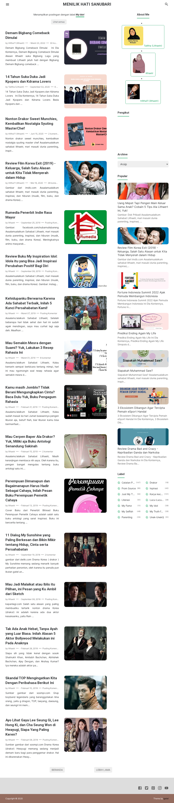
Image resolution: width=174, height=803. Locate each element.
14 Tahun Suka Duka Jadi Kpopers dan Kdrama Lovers (28, 79)
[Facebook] (140, 788)
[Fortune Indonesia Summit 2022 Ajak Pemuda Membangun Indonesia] (143, 288)
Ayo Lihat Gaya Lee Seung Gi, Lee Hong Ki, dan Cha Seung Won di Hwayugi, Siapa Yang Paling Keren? (32, 727)
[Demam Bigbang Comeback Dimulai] (85, 63)
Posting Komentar (53, 222)
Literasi (126, 499)
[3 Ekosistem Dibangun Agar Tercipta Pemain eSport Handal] (143, 403)
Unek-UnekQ (157, 517)
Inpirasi (154, 488)
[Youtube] (166, 788)
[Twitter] (146, 788)
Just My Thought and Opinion (129, 494)
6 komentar (45, 358)
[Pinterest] (153, 788)
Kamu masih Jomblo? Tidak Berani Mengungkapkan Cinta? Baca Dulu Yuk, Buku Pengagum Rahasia (30, 394)
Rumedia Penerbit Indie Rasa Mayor (28, 215)
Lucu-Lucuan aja (157, 499)
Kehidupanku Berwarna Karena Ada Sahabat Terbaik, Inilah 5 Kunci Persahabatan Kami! (30, 303)
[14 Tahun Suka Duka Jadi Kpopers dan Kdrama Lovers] (85, 107)
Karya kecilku (156, 494)
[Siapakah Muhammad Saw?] (143, 366)
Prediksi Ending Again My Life (137, 333)
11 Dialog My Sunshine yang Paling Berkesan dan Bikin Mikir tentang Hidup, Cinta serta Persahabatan (30, 542)
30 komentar (56, 43)
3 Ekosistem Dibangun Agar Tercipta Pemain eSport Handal (141, 409)
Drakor (153, 482)
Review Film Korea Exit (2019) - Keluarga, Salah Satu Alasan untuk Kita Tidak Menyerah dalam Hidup (30, 170)
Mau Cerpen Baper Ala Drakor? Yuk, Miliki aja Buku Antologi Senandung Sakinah (30, 441)
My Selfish (127, 511)
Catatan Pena (128, 482)
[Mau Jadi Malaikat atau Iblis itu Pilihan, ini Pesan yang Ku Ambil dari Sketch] (85, 606)
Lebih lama (103, 769)
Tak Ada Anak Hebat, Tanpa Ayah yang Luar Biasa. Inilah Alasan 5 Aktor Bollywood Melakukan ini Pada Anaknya (31, 636)
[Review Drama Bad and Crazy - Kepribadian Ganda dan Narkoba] (143, 444)
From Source (129, 488)
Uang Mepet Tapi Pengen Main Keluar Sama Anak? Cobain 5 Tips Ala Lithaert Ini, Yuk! (143, 206)
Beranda (57, 769)
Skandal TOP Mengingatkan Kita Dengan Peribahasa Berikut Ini (31, 680)
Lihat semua (59, 22)
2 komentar (53, 133)
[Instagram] (160, 788)
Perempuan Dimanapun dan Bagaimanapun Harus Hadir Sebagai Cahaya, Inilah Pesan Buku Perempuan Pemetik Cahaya (28, 490)
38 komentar (54, 183)
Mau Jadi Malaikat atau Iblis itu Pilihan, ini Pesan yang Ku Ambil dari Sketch (30, 589)
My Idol (154, 505)
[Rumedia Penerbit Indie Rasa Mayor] (85, 243)
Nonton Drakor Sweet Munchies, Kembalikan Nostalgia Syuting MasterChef (31, 123)
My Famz (127, 505)
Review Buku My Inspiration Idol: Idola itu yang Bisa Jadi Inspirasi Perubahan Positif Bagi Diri (31, 261)
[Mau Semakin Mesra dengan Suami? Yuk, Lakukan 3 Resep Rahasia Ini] (85, 373)
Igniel (166, 798)
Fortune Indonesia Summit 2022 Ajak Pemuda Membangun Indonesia (141, 294)
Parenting (127, 517)
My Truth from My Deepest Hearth (157, 511)
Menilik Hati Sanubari (87, 4)
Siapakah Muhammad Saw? (135, 370)
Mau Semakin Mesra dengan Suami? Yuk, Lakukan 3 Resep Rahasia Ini (29, 347)
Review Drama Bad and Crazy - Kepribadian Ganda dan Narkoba (138, 450)
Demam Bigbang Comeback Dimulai (27, 35)
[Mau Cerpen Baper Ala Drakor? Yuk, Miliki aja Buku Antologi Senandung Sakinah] (85, 467)
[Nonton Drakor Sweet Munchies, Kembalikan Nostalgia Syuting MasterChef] (85, 149)
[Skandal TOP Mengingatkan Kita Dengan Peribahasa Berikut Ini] (85, 708)
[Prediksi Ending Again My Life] (143, 329)
